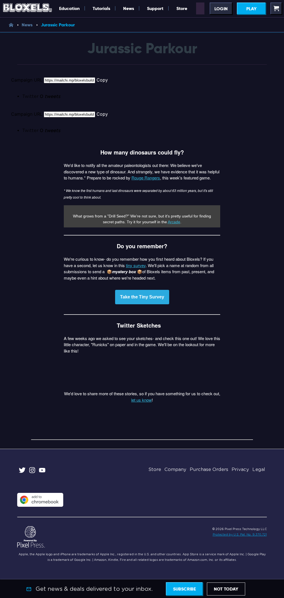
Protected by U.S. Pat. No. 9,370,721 (240, 534)
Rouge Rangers (145, 178)
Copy (102, 80)
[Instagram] (32, 471)
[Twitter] (22, 471)
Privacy (240, 469)
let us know (141, 400)
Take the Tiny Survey (142, 297)
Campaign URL (26, 80)
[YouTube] (42, 471)
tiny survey (136, 265)
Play (251, 9)
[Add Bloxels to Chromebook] (40, 505)
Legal (258, 469)
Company (175, 469)
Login (221, 9)
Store (154, 469)
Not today (226, 589)
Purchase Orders (209, 469)
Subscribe (184, 589)
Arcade (174, 222)
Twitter (41, 96)
